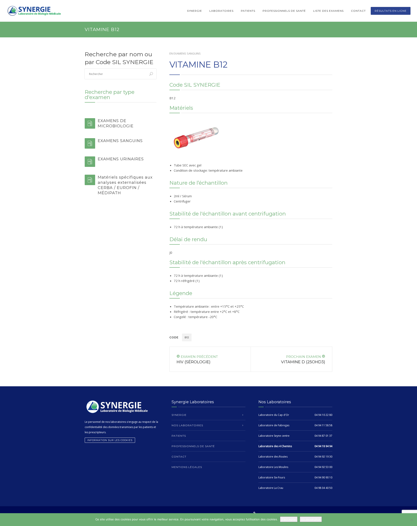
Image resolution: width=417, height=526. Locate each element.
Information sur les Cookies (109, 440)
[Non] (411, 520)
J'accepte (289, 519)
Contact (358, 10)
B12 (187, 337)
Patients (248, 10)
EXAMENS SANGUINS (187, 53)
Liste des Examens (328, 10)
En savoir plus (310, 519)
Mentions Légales (187, 467)
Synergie (194, 10)
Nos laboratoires (187, 425)
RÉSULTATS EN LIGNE (391, 10)
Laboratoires (221, 10)
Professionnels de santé (284, 10)
